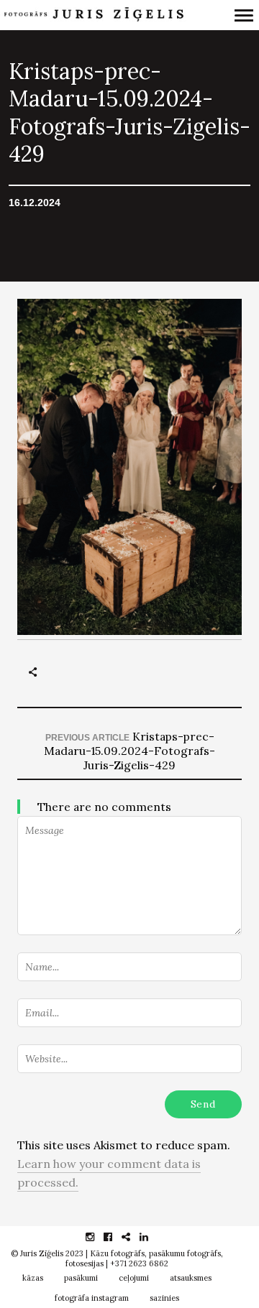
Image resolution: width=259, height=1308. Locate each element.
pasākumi (81, 1278)
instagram (97, 1236)
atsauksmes (191, 1278)
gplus (133, 1236)
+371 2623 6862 (139, 1263)
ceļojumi (134, 1278)
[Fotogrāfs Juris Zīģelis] (93, 15)
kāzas (32, 1278)
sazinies (164, 1298)
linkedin (151, 1236)
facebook (115, 1236)
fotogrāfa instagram (92, 1298)
